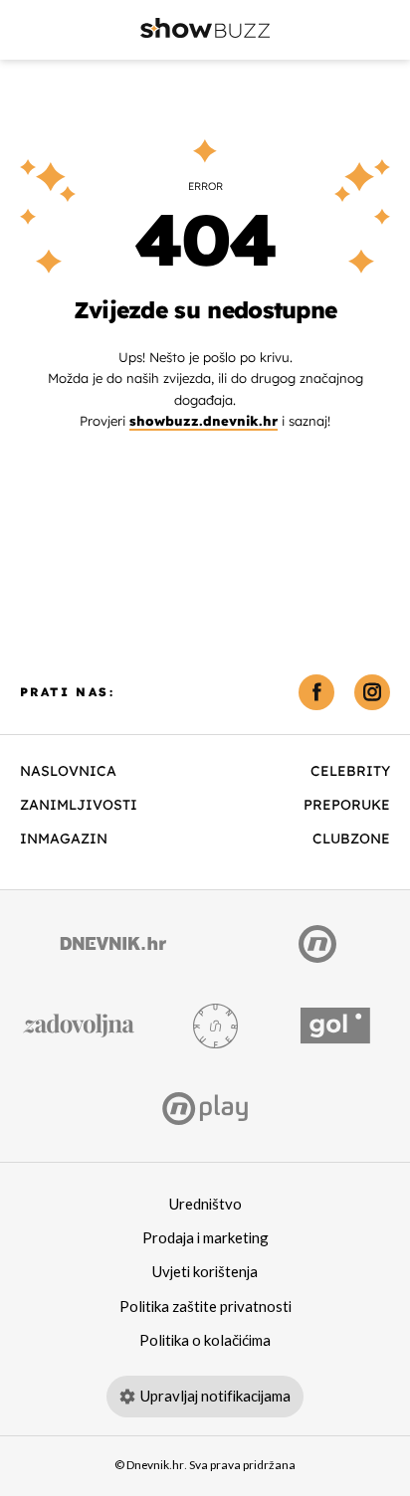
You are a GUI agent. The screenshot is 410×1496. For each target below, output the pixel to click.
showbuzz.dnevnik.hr (203, 421)
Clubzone (351, 838)
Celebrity (350, 771)
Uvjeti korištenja (205, 1272)
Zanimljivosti (78, 805)
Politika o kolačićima (205, 1341)
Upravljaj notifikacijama (215, 1396)
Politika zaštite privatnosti (205, 1307)
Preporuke (347, 805)
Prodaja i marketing (205, 1238)
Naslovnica (68, 771)
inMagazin (63, 838)
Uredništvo (205, 1205)
